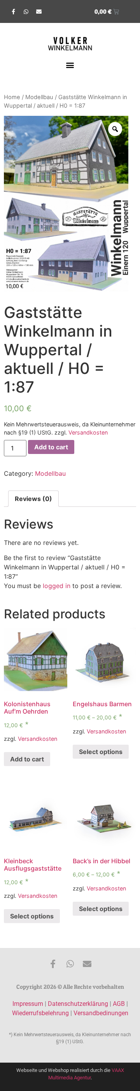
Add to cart (51, 447)
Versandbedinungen (101, 1013)
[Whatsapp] (26, 11)
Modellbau (39, 97)
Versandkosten (88, 432)
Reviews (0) (33, 499)
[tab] (33, 499)
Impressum (27, 1003)
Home (12, 97)
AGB (119, 1003)
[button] (70, 65)
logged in (56, 586)
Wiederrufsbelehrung (40, 1013)
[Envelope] (38, 11)
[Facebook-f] (13, 11)
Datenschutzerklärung (78, 1003)
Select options (100, 752)
